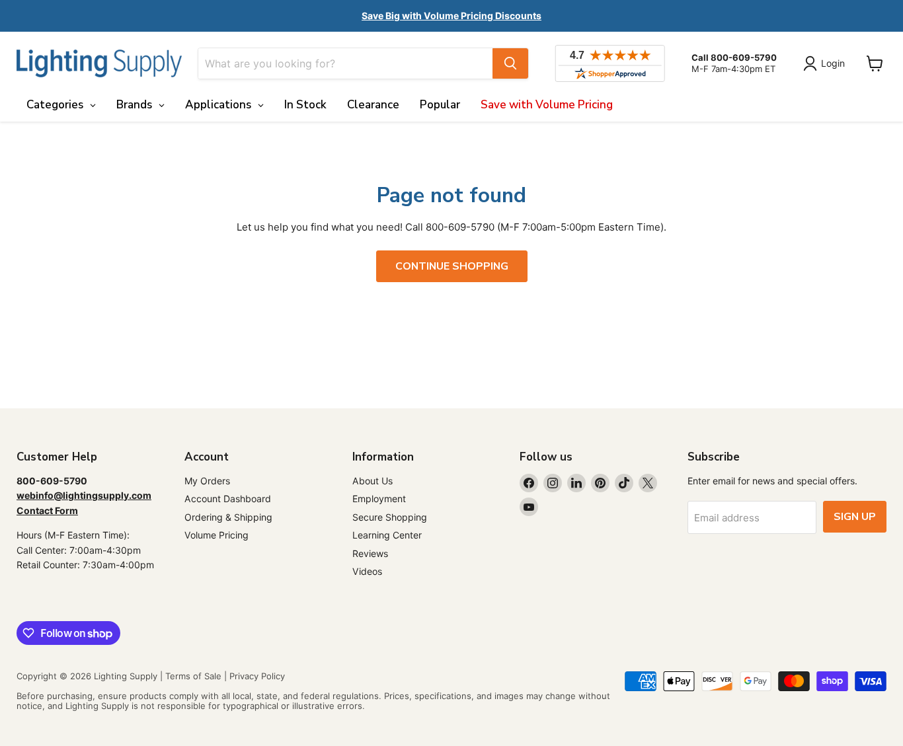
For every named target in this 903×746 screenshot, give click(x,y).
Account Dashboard (227, 498)
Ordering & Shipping (228, 517)
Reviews (370, 553)
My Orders (207, 480)
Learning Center (387, 535)
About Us (372, 480)
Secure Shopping (389, 517)
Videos (367, 571)
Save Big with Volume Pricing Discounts (451, 15)
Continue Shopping (451, 266)
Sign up (855, 516)
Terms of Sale (193, 676)
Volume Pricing (216, 535)
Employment (379, 498)
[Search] (510, 63)
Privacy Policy (257, 676)
